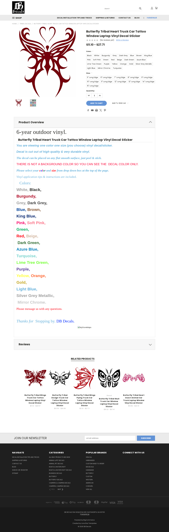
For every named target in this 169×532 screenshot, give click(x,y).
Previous (162, 524)
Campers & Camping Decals (60, 483)
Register (24, 470)
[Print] (96, 110)
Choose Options (35, 380)
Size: (89, 73)
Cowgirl (89, 486)
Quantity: (90, 91)
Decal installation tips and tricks (74, 18)
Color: (89, 51)
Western (89, 480)
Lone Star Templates (89, 523)
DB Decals (90, 467)
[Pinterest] (105, 110)
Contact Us (125, 18)
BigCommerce (89, 520)
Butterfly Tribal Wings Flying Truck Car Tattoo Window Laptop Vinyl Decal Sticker (84, 400)
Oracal (89, 457)
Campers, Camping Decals (59, 486)
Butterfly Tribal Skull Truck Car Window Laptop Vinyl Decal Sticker (109, 402)
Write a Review (122, 40)
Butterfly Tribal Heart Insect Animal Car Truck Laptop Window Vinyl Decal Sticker (133, 399)
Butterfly (53, 476)
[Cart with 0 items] (156, 8)
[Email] (92, 110)
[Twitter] (100, 110)
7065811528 (152, 18)
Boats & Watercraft (57, 467)
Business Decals (55, 473)
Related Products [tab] (83, 359)
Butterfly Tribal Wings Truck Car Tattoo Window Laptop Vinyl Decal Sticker (35, 399)
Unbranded (90, 460)
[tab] (84, 122)
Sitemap (15, 473)
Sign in (15, 470)
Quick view (35, 375)
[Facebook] (88, 110)
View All (89, 489)
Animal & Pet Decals (56, 460)
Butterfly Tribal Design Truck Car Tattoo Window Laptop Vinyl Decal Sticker (60, 400)
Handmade (90, 470)
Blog (137, 18)
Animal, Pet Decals (56, 464)
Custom (89, 476)
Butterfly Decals (56, 480)
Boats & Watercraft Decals (60, 470)
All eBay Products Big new (59, 457)
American (89, 483)
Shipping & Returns (105, 18)
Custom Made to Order (95, 464)
